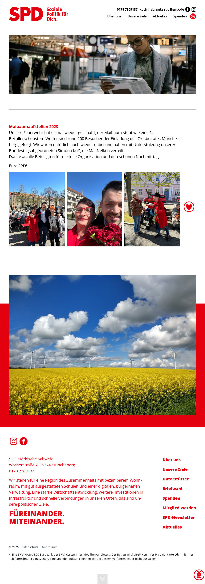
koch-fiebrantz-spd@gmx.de (162, 9)
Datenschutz (29, 547)
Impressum (49, 547)
